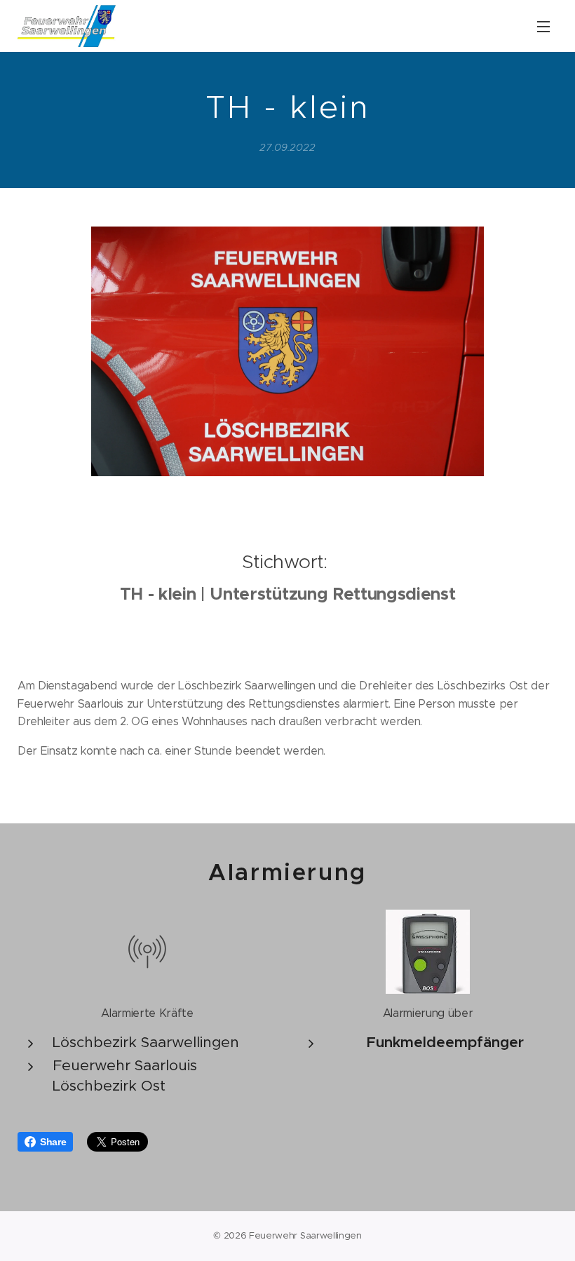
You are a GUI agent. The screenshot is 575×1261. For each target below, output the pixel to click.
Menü (543, 26)
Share (53, 1141)
